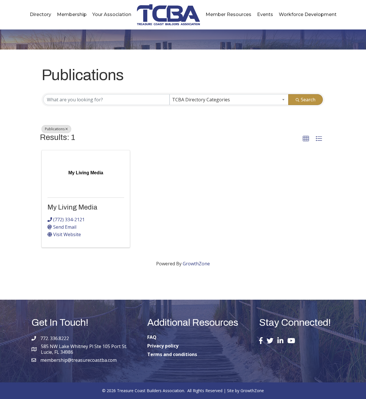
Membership (72, 14)
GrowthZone (196, 263)
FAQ (151, 337)
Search (308, 99)
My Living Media (72, 207)
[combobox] (229, 99)
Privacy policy (162, 346)
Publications (55, 129)
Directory (40, 14)
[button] (306, 139)
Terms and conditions (172, 354)
